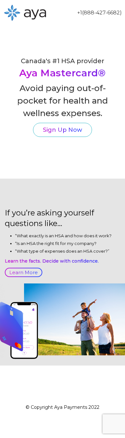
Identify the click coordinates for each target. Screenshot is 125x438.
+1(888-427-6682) (99, 13)
